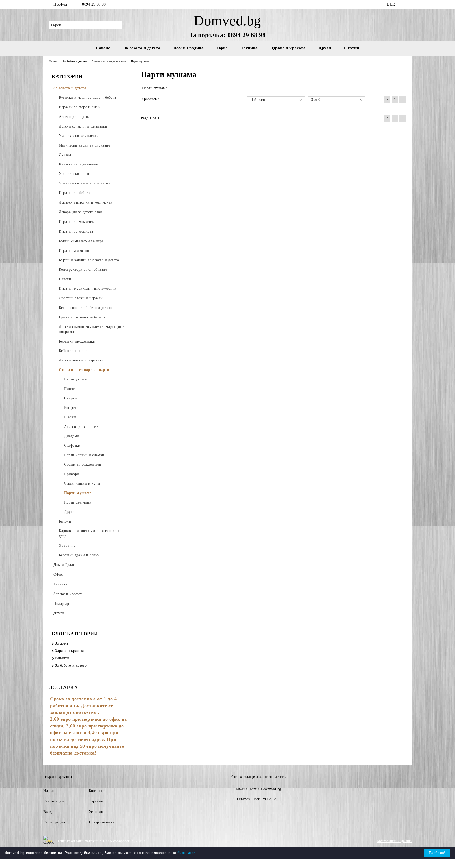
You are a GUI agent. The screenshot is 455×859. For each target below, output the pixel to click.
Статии (351, 48)
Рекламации (53, 801)
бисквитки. (187, 853)
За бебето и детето (142, 48)
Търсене (96, 801)
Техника (249, 48)
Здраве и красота (288, 48)
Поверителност (102, 822)
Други (325, 48)
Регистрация (54, 822)
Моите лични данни (394, 841)
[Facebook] (403, 4)
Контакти (97, 791)
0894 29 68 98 (94, 4)
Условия (96, 812)
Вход (47, 812)
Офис (222, 48)
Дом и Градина (189, 48)
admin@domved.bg (265, 789)
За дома (61, 643)
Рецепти (62, 658)
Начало (103, 48)
